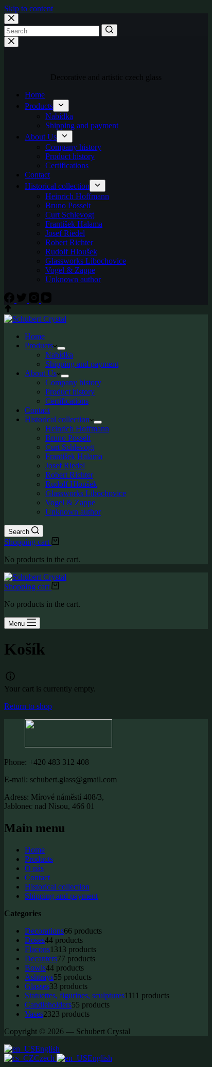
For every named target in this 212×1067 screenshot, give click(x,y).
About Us (41, 136)
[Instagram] (35, 299)
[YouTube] (46, 299)
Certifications (67, 165)
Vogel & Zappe (70, 270)
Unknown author (73, 279)
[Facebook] (10, 299)
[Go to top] (8, 309)
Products (39, 106)
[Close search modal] (11, 18)
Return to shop (28, 706)
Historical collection (57, 186)
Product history (70, 156)
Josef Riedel (65, 233)
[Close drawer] (11, 41)
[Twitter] (22, 299)
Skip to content (28, 8)
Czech (45, 1058)
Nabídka (59, 116)
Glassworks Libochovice (85, 260)
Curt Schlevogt (69, 214)
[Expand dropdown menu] (61, 106)
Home (35, 94)
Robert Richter (69, 242)
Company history (73, 147)
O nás (34, 868)
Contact (37, 174)
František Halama (73, 224)
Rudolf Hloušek (71, 251)
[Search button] (109, 30)
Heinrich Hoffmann (77, 196)
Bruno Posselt (68, 205)
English (47, 1048)
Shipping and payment (81, 125)
